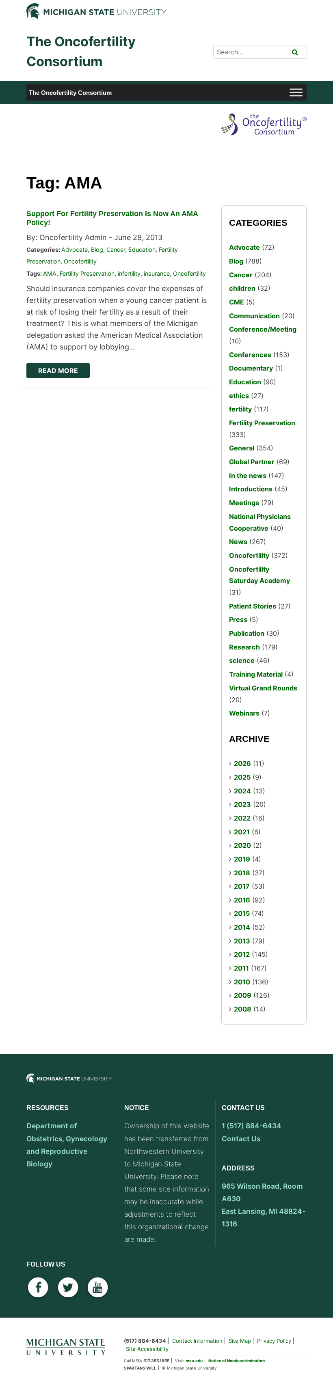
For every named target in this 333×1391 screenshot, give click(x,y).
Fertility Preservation (87, 273)
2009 (242, 995)
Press (238, 619)
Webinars (244, 713)
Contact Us (241, 1138)
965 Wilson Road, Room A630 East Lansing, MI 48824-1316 (263, 1205)
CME (236, 302)
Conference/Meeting (262, 329)
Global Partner (252, 462)
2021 (242, 832)
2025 (242, 777)
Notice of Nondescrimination (236, 1360)
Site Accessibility (147, 1349)
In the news (247, 476)
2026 (242, 763)
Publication (246, 633)
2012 (242, 954)
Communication (254, 316)
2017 (242, 886)
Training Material (256, 674)
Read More (58, 371)
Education (142, 249)
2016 (242, 900)
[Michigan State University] (69, 1085)
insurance (157, 273)
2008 (242, 1009)
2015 (242, 913)
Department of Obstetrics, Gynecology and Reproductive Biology (66, 1144)
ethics (239, 396)
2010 (242, 982)
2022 (242, 818)
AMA (49, 273)
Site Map (240, 1340)
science (242, 660)
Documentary (251, 368)
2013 (242, 941)
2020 (242, 845)
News (238, 542)
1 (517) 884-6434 (251, 1125)
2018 (242, 873)
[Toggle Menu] (296, 92)
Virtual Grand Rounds (263, 688)
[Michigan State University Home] (69, 1346)
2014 (242, 927)
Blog (97, 249)
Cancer (115, 249)
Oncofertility (80, 261)
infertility (129, 273)
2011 (241, 968)
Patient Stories (252, 606)
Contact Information (197, 1340)
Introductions (250, 489)
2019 (242, 859)
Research (244, 647)
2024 (242, 791)
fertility (240, 409)
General (241, 448)
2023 (242, 804)
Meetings (244, 503)
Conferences (250, 355)
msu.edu (194, 1360)
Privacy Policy (274, 1340)
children (242, 288)
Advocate (74, 249)
